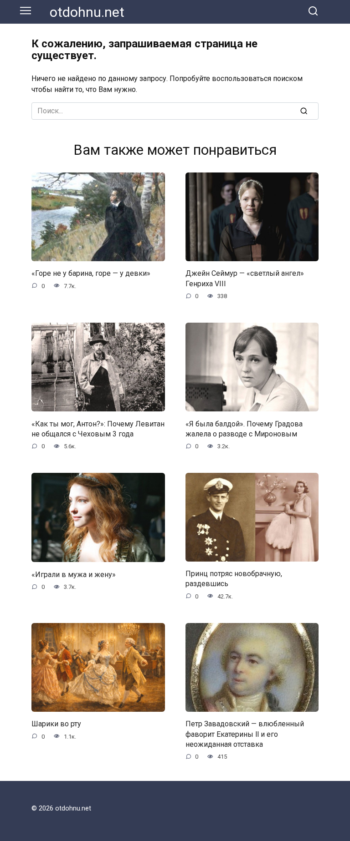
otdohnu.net (87, 12)
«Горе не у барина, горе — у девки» (90, 273)
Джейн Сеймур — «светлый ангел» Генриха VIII (244, 278)
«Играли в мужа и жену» (73, 574)
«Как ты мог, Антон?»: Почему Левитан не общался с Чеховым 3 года (98, 428)
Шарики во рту (56, 723)
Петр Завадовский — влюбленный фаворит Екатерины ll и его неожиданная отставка (244, 734)
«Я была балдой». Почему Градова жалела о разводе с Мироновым (244, 428)
